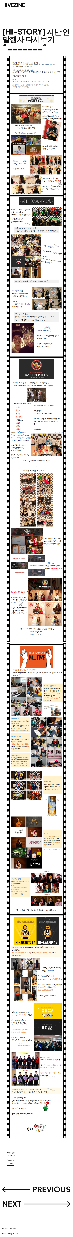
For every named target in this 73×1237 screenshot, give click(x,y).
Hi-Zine (10, 1164)
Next (11, 1203)
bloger (11, 1153)
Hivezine (13, 5)
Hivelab (15, 1233)
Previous (51, 1189)
